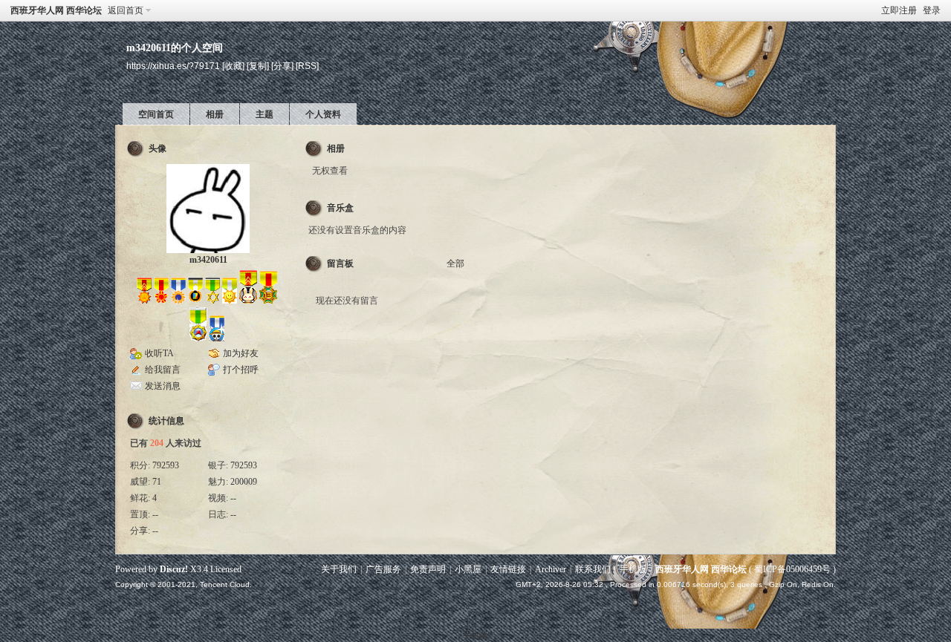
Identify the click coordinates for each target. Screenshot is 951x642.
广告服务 (383, 569)
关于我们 (339, 569)
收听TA (159, 353)
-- (233, 498)
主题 (264, 114)
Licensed (225, 569)
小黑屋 (468, 569)
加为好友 (241, 353)
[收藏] (233, 66)
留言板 (340, 263)
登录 (932, 10)
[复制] (258, 66)
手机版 (633, 569)
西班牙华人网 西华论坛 (56, 10)
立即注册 (899, 10)
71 (156, 481)
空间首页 (156, 114)
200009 (243, 481)
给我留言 (163, 369)
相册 (215, 114)
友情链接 (508, 569)
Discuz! (174, 569)
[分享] (282, 66)
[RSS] (307, 66)
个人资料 (323, 114)
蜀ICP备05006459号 (792, 569)
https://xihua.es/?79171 (173, 66)
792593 (165, 465)
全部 (455, 263)
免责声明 (428, 569)
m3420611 (208, 260)
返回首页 (125, 10)
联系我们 (593, 569)
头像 (157, 148)
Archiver (550, 569)
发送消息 (163, 386)
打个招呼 (241, 369)
